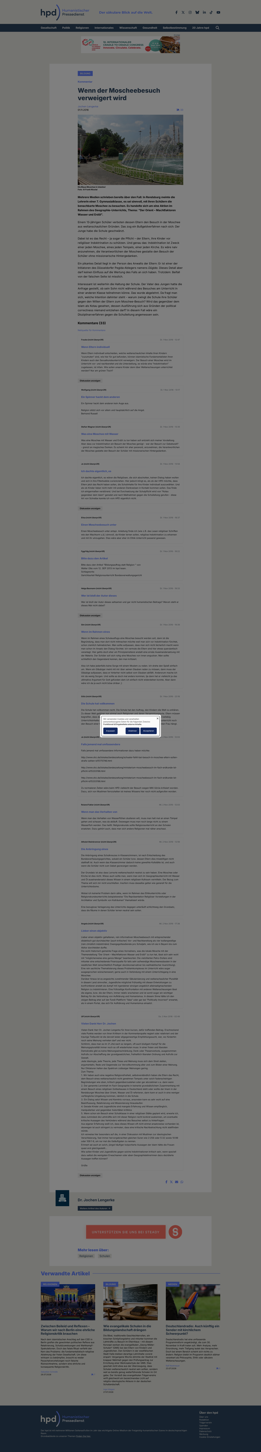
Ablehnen (132, 731)
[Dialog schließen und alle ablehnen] (158, 717)
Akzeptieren (148, 731)
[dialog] (130, 726)
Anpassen (110, 731)
